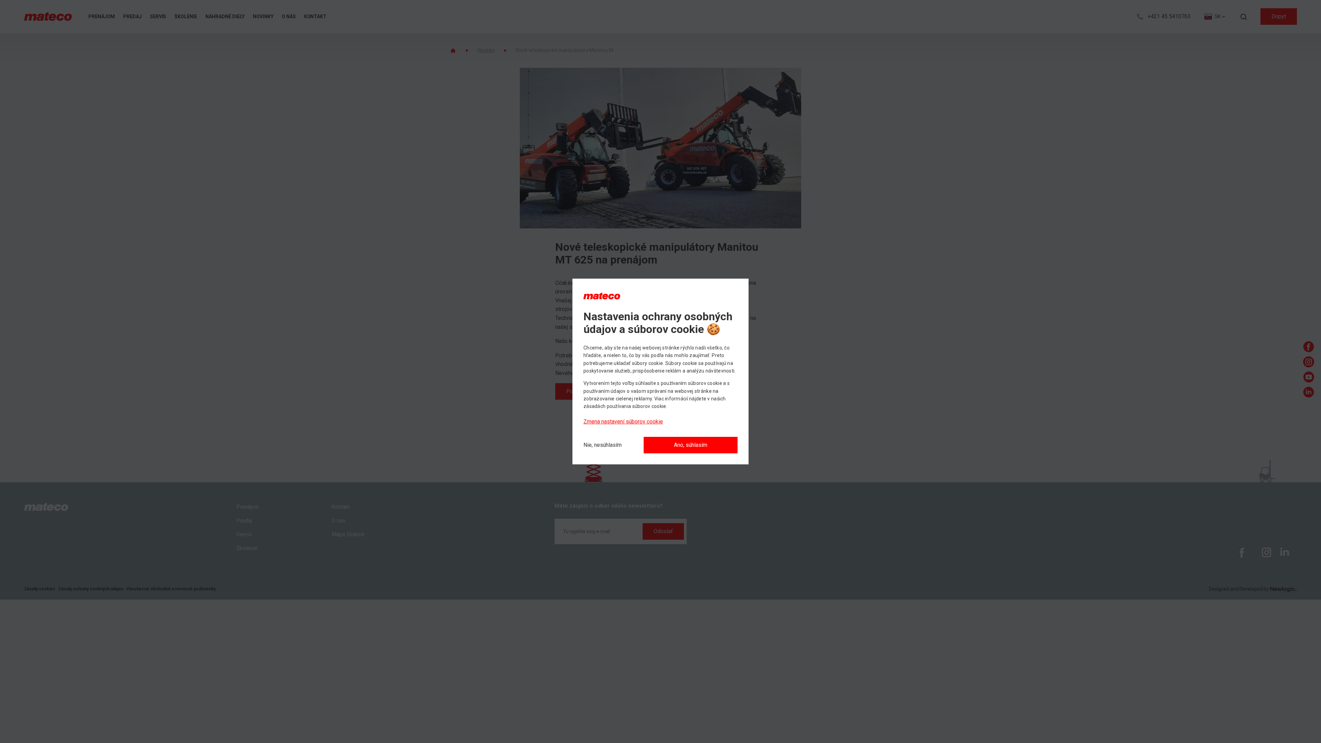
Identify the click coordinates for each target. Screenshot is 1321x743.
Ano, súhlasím (690, 445)
